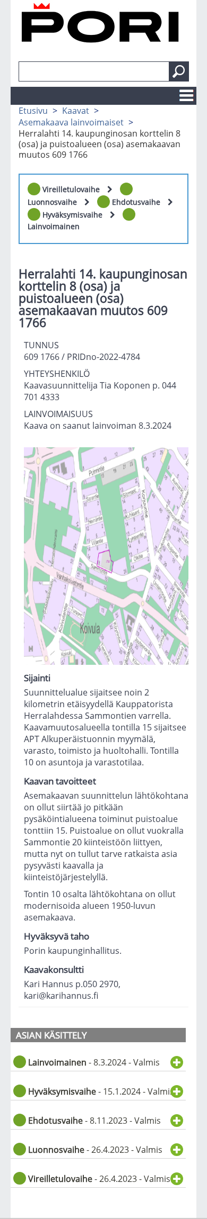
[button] (179, 71)
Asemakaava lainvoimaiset (71, 122)
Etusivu (33, 110)
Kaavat (75, 110)
